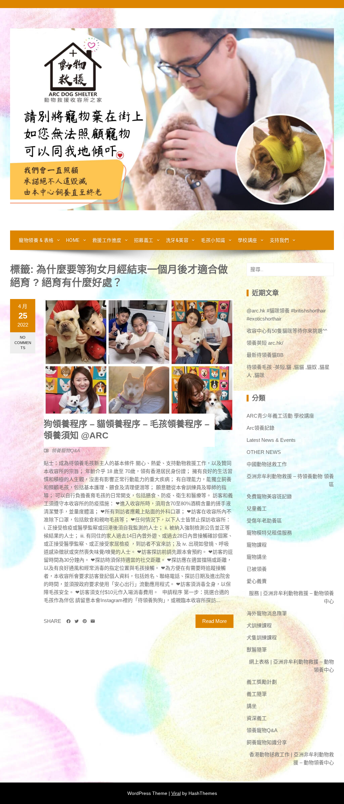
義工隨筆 (257, 694)
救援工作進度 (107, 240)
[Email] (93, 621)
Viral (176, 793)
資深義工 (257, 718)
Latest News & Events (271, 440)
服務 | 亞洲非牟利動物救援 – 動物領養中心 (291, 597)
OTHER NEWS (264, 452)
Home (73, 240)
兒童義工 (257, 508)
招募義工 (144, 240)
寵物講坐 (257, 557)
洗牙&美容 (177, 240)
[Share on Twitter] (77, 621)
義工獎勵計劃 (262, 682)
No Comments (22, 342)
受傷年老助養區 (264, 520)
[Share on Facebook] (68, 621)
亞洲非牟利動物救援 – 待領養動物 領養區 (290, 480)
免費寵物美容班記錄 (269, 496)
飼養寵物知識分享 (267, 742)
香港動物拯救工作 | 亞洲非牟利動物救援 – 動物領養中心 (291, 758)
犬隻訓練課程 (262, 637)
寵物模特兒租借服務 (269, 533)
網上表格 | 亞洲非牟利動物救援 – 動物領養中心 (291, 666)
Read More (214, 621)
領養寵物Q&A (65, 450)
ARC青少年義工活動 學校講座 (280, 416)
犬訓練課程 (259, 625)
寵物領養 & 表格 (36, 240)
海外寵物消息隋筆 (267, 613)
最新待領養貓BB (265, 355)
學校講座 (247, 240)
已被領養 (257, 569)
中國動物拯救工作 (267, 464)
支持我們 (279, 240)
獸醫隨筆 (257, 649)
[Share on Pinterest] (85, 621)
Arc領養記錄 (260, 428)
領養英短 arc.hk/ (265, 343)
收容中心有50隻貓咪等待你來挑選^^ (287, 331)
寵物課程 (257, 545)
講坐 (252, 706)
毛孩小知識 (213, 240)
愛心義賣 (257, 581)
